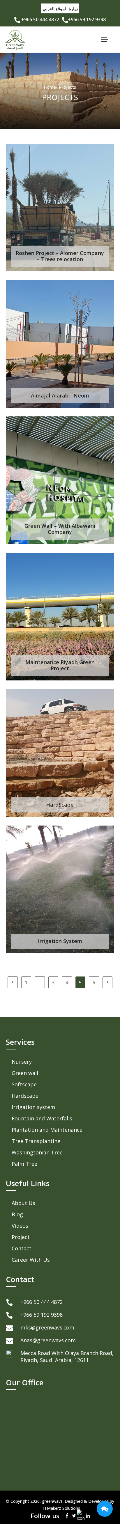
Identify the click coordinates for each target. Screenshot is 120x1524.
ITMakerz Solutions (61, 1508)
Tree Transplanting (36, 1141)
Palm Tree (24, 1163)
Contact (21, 1248)
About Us (23, 1202)
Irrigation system (33, 1107)
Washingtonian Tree (37, 1152)
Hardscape (25, 1095)
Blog (17, 1214)
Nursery (22, 1061)
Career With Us (31, 1259)
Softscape (24, 1084)
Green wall (25, 1073)
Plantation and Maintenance (47, 1129)
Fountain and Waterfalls (42, 1118)
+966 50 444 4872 (39, 20)
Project (21, 1237)
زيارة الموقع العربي (60, 8)
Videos (20, 1225)
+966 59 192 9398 (87, 20)
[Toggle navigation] (104, 39)
